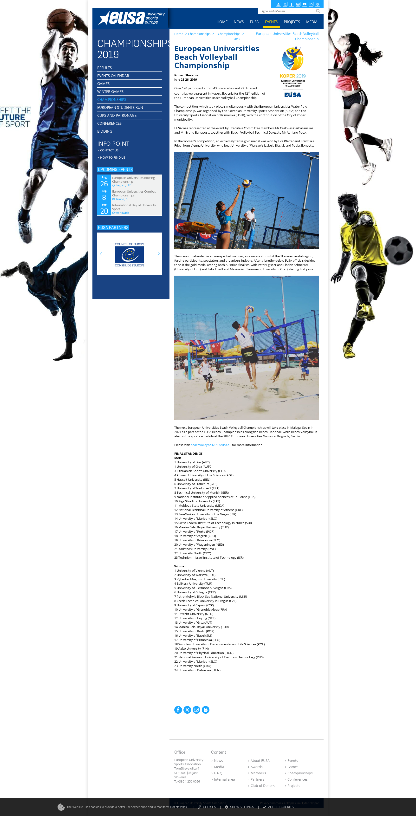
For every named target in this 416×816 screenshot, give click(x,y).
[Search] (318, 11)
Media (219, 766)
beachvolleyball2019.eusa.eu (211, 445)
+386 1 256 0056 (188, 781)
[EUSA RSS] (285, 4)
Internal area (224, 779)
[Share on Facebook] (178, 710)
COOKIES (209, 807)
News (218, 760)
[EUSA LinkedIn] (311, 4)
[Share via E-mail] (196, 710)
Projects (293, 785)
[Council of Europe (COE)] (129, 252)
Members (258, 773)
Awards (257, 766)
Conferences (297, 779)
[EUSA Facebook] (291, 4)
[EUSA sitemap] (278, 4)
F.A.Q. (218, 773)
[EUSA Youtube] (304, 4)
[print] (205, 710)
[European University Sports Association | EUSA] (135, 19)
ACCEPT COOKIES (281, 807)
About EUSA (260, 760)
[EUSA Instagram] (298, 4)
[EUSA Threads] (317, 4)
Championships (300, 773)
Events (292, 760)
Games (293, 766)
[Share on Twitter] (187, 710)
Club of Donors (263, 785)
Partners (257, 779)
